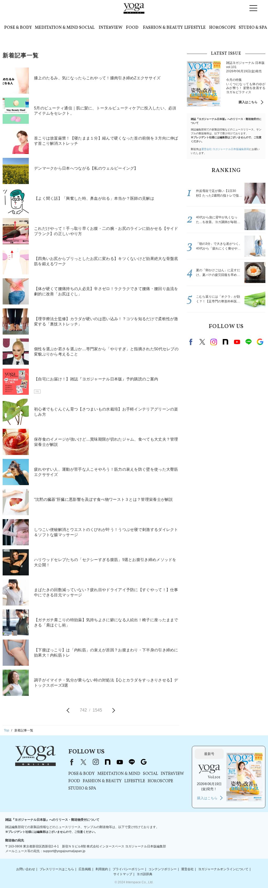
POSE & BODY (18, 28)
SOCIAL (86, 28)
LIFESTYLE (195, 28)
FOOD (132, 28)
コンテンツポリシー (162, 869)
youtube (119, 762)
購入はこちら (248, 102)
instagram (213, 341)
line (248, 341)
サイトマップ (122, 874)
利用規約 (102, 869)
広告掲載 (85, 869)
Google (259, 341)
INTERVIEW (110, 28)
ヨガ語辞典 (144, 874)
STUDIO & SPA (253, 28)
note (225, 341)
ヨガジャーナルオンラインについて (223, 869)
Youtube (236, 341)
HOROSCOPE (222, 28)
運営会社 (187, 869)
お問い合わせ (25, 869)
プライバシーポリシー (128, 869)
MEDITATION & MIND (56, 28)
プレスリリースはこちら (57, 869)
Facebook (191, 341)
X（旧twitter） (202, 341)
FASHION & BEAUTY (163, 28)
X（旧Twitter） (83, 762)
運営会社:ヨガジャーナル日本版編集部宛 (225, 149)
